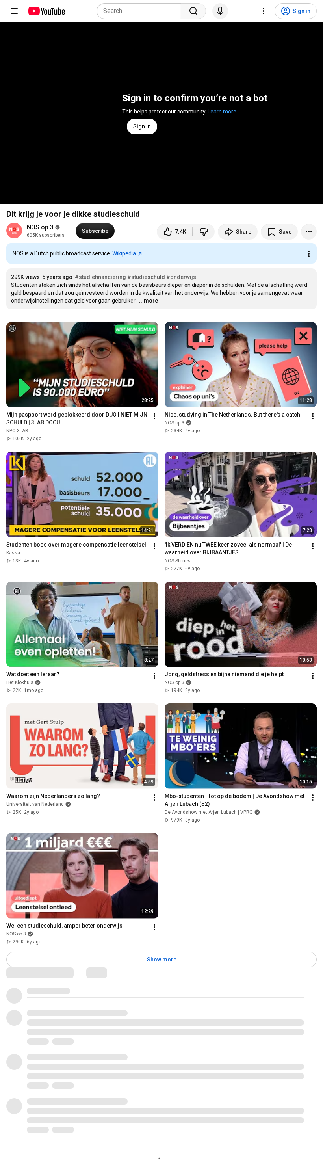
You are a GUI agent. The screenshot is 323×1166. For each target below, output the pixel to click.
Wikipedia (124, 253)
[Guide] (14, 11)
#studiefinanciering (100, 277)
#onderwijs (181, 277)
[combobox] (141, 11)
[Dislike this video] (204, 232)
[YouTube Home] (46, 11)
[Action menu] (309, 254)
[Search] (193, 11)
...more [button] (148, 301)
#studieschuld (146, 277)
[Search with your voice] (220, 11)
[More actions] (309, 232)
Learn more (222, 111)
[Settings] (263, 11)
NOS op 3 (40, 227)
